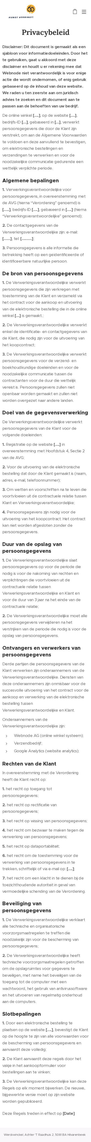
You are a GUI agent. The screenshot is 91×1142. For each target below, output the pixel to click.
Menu (84, 11)
